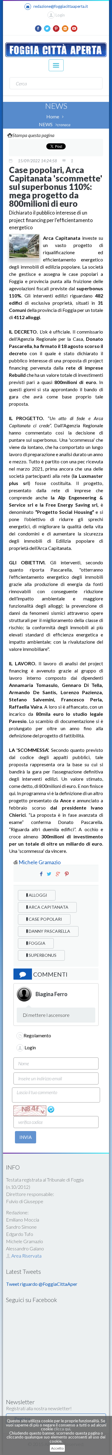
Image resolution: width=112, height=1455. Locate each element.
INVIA (25, 1137)
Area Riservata (26, 1255)
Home (52, 116)
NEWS (46, 124)
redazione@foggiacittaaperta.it (60, 6)
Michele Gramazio (40, 862)
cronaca (63, 124)
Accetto (57, 1448)
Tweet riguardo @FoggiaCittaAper (41, 1284)
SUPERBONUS (42, 955)
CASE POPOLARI (45, 919)
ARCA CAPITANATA (48, 907)
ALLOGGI (37, 895)
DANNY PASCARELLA (49, 931)
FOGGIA (36, 943)
